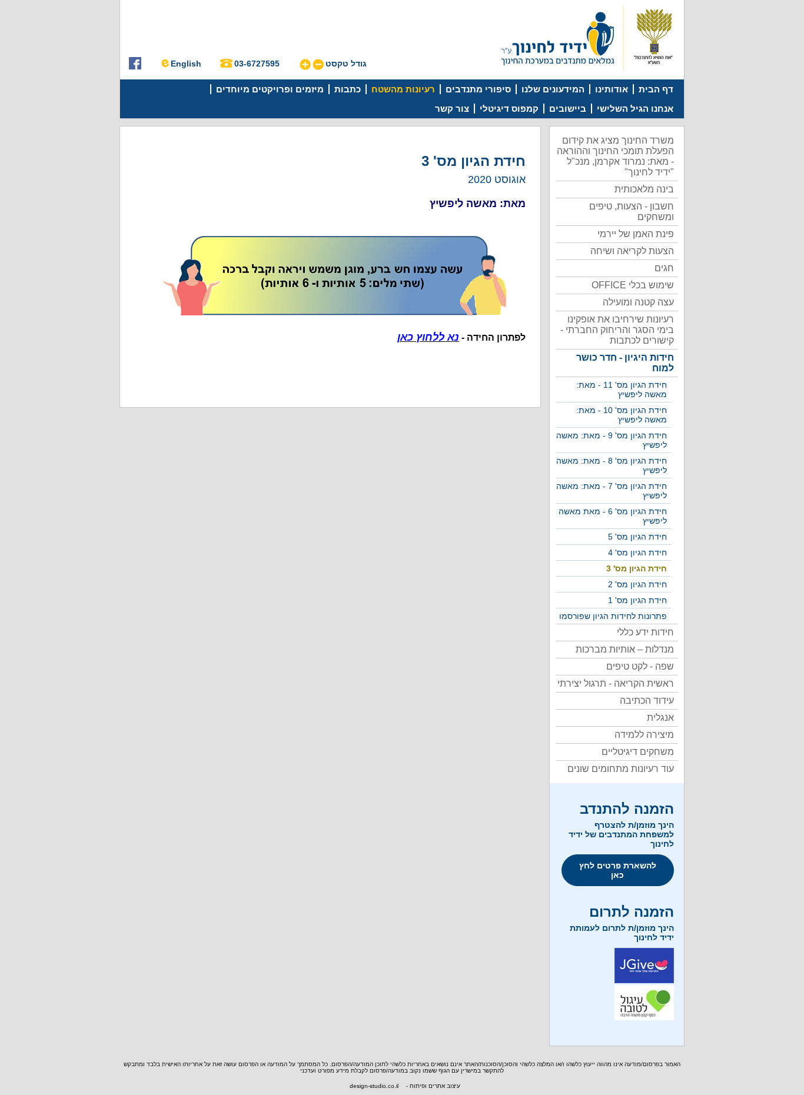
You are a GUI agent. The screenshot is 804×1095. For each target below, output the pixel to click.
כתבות (347, 89)
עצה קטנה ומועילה (638, 302)
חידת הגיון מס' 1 (637, 600)
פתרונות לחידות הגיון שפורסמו (613, 616)
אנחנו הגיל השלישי (635, 109)
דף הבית (656, 89)
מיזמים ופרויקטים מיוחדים (270, 89)
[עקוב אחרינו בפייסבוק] (135, 66)
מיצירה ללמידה (644, 735)
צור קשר (452, 109)
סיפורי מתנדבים (478, 89)
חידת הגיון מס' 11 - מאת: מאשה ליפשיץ (621, 389)
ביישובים (567, 109)
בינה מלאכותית (644, 189)
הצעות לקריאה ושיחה (632, 251)
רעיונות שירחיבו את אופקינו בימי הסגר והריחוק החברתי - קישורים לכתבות (617, 329)
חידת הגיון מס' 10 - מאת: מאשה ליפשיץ (621, 414)
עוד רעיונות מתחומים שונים (620, 769)
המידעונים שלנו (552, 89)
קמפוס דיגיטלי (509, 109)
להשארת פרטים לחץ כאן (617, 870)
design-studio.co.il (374, 1086)
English (186, 63)
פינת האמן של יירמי (635, 234)
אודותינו (611, 89)
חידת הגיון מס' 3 (636, 568)
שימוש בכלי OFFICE (633, 285)
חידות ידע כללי (645, 632)
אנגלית (660, 718)
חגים (664, 268)
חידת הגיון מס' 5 (637, 536)
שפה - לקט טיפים (640, 666)
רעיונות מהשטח (403, 89)
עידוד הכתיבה (647, 700)
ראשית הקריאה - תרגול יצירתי (615, 683)
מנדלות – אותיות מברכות (625, 649)
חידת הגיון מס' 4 (637, 552)
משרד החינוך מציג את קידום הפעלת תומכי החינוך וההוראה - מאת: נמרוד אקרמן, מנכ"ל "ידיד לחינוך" (615, 156)
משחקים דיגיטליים (638, 752)
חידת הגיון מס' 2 (637, 584)
